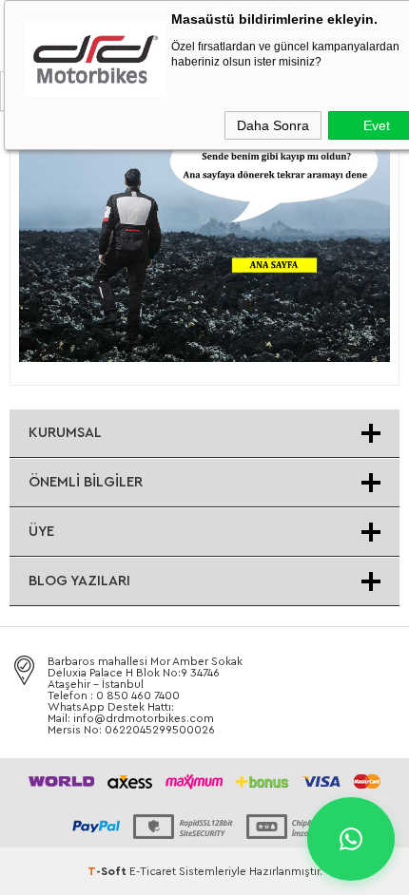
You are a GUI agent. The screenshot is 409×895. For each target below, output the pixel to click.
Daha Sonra (273, 125)
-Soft (108, 871)
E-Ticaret (152, 871)
